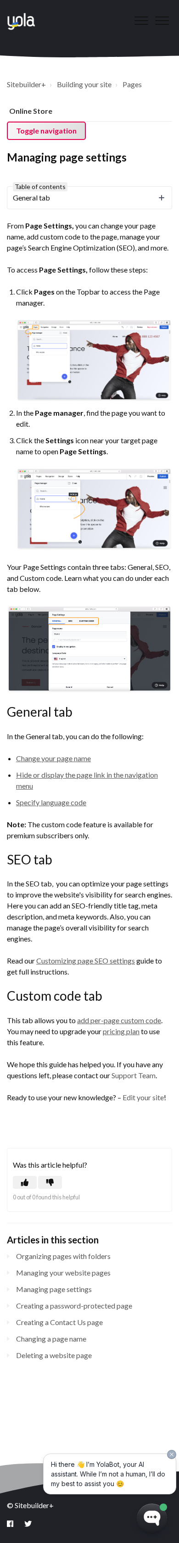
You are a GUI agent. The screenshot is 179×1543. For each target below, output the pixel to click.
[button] (161, 20)
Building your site (84, 84)
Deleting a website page (54, 1355)
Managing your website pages (63, 1272)
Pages (132, 84)
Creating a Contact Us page (59, 1322)
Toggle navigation (46, 130)
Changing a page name (51, 1338)
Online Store (30, 110)
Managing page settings (54, 1289)
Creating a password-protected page (74, 1305)
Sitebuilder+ (26, 84)
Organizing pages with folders (63, 1256)
